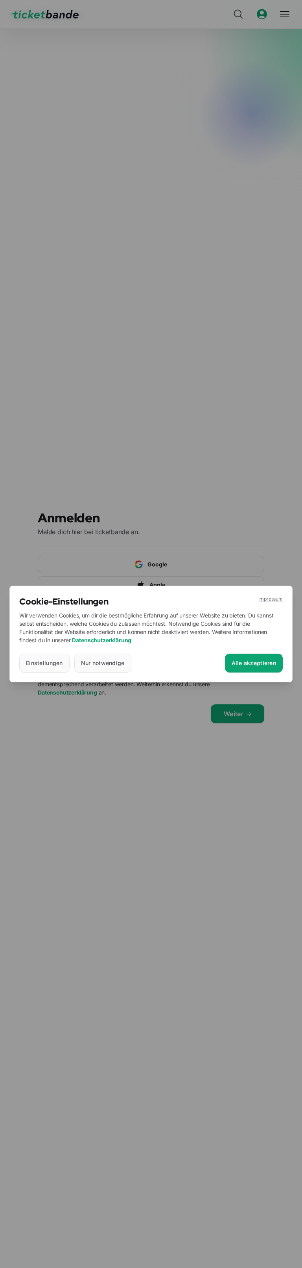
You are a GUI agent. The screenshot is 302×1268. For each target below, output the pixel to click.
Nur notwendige (103, 663)
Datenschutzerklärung (101, 640)
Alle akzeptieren (254, 663)
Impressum (270, 599)
